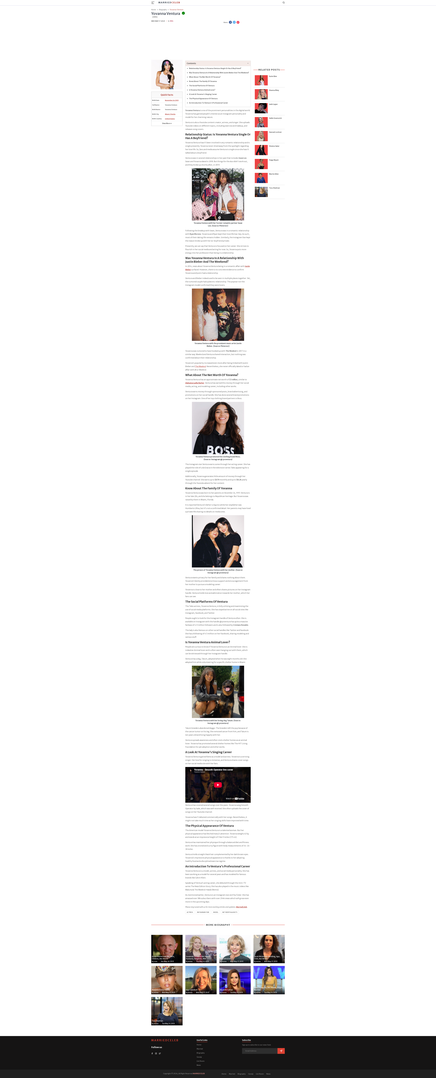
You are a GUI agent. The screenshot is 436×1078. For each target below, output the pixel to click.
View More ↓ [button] (167, 123)
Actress (190, 912)
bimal (171, 21)
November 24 (170, 100)
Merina (190, 961)
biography (163, 10)
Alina (155, 961)
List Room (200, 1061)
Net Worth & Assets (229, 912)
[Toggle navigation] (153, 3)
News (199, 1065)
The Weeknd (200, 366)
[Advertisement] (218, 42)
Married (169, 2)
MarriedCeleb (165, 1040)
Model (215, 912)
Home (199, 1045)
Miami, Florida (170, 114)
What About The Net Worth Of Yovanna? (205, 77)
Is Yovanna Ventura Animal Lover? (202, 90)
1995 (177, 100)
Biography (201, 1053)
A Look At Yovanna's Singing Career (203, 94)
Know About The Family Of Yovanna (203, 81)
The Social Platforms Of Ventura (202, 86)
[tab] (218, 63)
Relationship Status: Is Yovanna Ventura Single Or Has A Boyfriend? (215, 68)
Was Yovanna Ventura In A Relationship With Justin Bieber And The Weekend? (219, 73)
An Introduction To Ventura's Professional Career (208, 103)
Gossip (199, 1057)
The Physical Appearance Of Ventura (203, 99)
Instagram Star (203, 912)
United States (170, 119)
